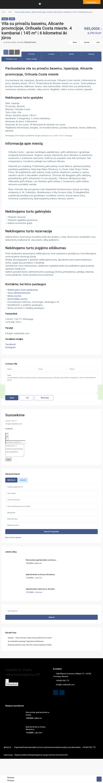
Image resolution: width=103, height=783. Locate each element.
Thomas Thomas (10, 779)
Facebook (10, 344)
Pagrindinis (18, 747)
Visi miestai (11, 493)
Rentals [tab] (11, 480)
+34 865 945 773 (62, 681)
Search (52, 617)
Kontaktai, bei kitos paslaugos (25, 284)
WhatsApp (44, 398)
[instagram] (62, 692)
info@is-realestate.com (65, 685)
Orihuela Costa (30, 42)
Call (27, 398)
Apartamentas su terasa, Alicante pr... (41, 574)
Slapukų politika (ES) (22, 755)
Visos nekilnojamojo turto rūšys (18, 506)
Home (4, 12)
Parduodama (28, 747)
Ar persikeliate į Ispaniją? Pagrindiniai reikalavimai (26, 641)
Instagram (10, 347)
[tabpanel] (51, 511)
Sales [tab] (23, 480)
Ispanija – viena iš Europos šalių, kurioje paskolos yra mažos (30, 638)
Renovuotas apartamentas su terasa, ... (42, 560)
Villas (10, 12)
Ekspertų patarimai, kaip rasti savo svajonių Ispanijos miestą (29, 645)
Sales (5, 19)
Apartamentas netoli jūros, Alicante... (41, 589)
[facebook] (55, 692)
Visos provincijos (13, 500)
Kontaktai (77, 747)
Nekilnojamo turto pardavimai (22, 290)
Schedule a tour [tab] (11, 59)
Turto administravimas (18, 293)
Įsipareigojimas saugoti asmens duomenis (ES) (49, 755)
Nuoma (36, 747)
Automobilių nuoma (17, 299)
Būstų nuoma (14, 296)
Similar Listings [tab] (31, 59)
